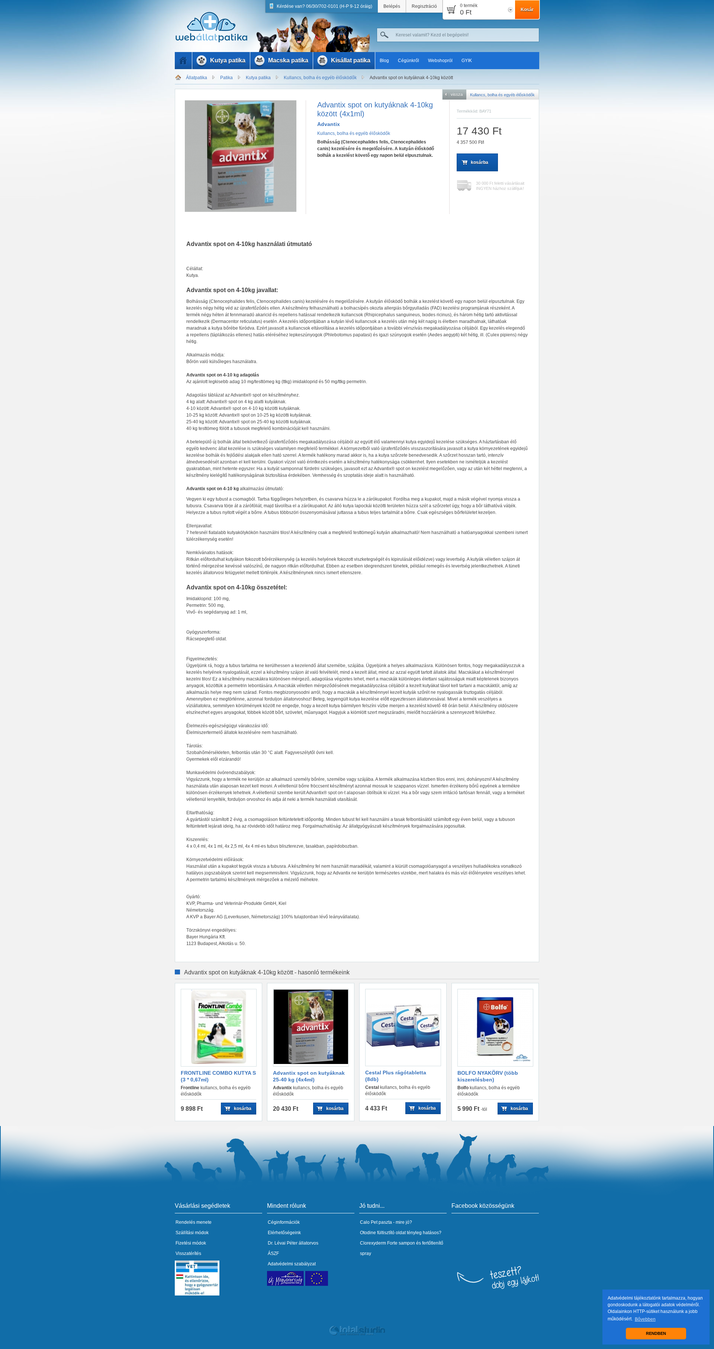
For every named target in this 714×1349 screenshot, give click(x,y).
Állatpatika (196, 77)
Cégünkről (408, 60)
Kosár (527, 9)
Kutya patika (258, 77)
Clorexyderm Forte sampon (387, 1243)
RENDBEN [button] (656, 1333)
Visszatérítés (188, 1253)
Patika (226, 77)
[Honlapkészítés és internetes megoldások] (357, 1334)
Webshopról (440, 60)
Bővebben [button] (645, 1319)
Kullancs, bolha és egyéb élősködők (320, 77)
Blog (384, 60)
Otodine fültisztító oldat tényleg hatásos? (400, 1232)
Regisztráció (424, 6)
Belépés (391, 6)
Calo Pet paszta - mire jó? (386, 1222)
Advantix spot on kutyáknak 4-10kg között (411, 77)
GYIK (466, 60)
